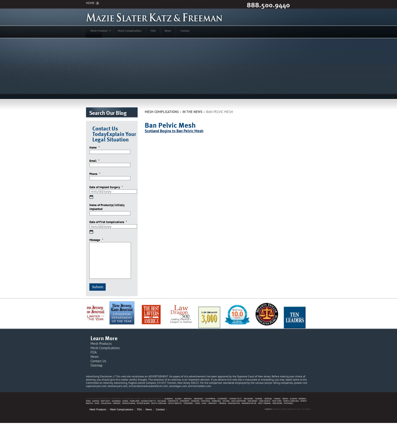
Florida (258, 398)
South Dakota (174, 403)
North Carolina (291, 401)
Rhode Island (143, 403)
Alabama (168, 398)
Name (94, 147)
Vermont (212, 403)
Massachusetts (148, 401)
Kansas (95, 401)
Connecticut (235, 398)
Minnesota (173, 401)
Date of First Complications (108, 222)
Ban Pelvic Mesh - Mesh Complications (154, 17)
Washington (234, 403)
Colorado (222, 398)
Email (94, 161)
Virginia (222, 403)
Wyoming (288, 403)
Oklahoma (106, 403)
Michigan (161, 401)
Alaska (178, 398)
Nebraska (216, 401)
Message (96, 240)
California (210, 398)
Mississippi (184, 401)
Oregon (116, 403)
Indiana (302, 398)
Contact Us (98, 361)
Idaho (285, 398)
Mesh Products (101, 343)
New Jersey (253, 401)
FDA (94, 352)
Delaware (248, 398)
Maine (125, 401)
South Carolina (158, 403)
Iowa (88, 401)
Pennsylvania (128, 403)
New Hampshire (238, 401)
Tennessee (188, 403)
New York (276, 401)
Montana (205, 401)
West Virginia (264, 403)
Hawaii (277, 398)
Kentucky (105, 401)
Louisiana (116, 401)
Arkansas (198, 398)
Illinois (293, 398)
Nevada (226, 401)
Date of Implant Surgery (106, 187)
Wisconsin (277, 403)
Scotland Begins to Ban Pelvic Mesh (174, 130)
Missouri (195, 401)
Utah (204, 403)
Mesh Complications (162, 111)
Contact (160, 409)
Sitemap (96, 365)
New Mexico (264, 401)
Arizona (188, 398)
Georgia (268, 398)
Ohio (97, 403)
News (95, 356)
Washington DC (249, 403)
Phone (94, 174)
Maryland (134, 401)
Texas (197, 403)
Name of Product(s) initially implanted (107, 207)
